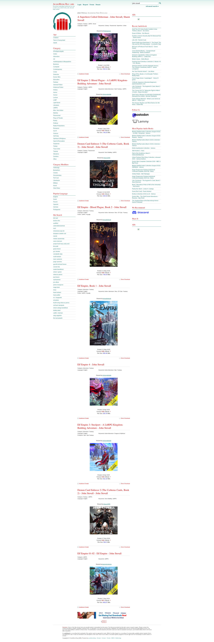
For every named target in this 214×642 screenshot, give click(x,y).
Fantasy (55, 82)
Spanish (55, 204)
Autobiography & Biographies (62, 61)
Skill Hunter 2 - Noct (138, 150)
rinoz (54, 290)
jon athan (56, 282)
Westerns (56, 154)
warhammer (57, 279)
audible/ (55, 223)
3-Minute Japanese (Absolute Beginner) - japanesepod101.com (144, 83)
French (55, 202)
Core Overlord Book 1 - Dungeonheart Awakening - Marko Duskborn (143, 51)
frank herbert (57, 292)
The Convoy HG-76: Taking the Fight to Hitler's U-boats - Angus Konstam (146, 91)
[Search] (160, 3)
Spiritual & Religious (59, 138)
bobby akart (56, 310)
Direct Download (125, 74)
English (55, 197)
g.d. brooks (56, 251)
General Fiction (58, 84)
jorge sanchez (57, 261)
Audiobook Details (84, 74)
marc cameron (57, 259)
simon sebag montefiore (60, 308)
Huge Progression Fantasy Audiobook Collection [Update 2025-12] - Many (143, 177)
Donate (98, 4)
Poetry (55, 120)
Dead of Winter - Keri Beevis (140, 33)
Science (55, 133)
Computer (56, 67)
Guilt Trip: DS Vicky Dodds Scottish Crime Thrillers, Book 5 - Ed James (144, 30)
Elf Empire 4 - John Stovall (90, 364)
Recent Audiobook (139, 26)
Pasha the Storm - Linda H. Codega (143, 189)
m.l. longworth (57, 297)
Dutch (55, 199)
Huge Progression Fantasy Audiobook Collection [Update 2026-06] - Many (143, 170)
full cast (55, 218)
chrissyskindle (107, 94)
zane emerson (57, 241)
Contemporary (57, 69)
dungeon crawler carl (59, 233)
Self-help (56, 136)
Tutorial (55, 151)
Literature (56, 105)
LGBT (55, 100)
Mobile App (118, 638)
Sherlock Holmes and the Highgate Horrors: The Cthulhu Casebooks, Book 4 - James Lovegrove (145, 67)
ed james (56, 300)
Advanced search (151, 6)
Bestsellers (56, 170)
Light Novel (56, 102)
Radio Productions (59, 126)
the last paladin (58, 318)
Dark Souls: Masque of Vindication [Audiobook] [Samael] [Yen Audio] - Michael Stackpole (146, 95)
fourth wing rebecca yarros (61, 303)
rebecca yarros (57, 274)
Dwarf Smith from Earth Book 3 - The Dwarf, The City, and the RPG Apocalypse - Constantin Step (146, 43)
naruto (55, 236)
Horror (55, 92)
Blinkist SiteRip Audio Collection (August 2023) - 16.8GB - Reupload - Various (146, 132)
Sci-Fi (55, 131)
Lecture (55, 97)
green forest (57, 249)
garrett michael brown (59, 264)
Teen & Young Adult (59, 40)
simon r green (57, 272)
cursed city (56, 267)
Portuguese (56, 209)
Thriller (55, 146)
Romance (56, 128)
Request (85, 4)
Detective (56, 74)
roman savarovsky (58, 238)
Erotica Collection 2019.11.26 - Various (144, 194)
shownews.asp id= (59, 231)
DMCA (112, 638)
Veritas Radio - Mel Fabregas (141, 174)
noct (54, 228)
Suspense (56, 143)
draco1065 (107, 158)
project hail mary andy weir (61, 244)
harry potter (56, 295)
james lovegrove (58, 285)
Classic (55, 173)
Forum (92, 4)
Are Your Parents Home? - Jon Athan (143, 71)
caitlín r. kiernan (58, 313)
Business (56, 64)
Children (56, 37)
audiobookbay (92, 638)
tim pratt (55, 246)
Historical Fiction (58, 87)
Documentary (57, 175)
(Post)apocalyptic (58, 51)
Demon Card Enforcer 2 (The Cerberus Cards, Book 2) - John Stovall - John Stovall (103, 491)
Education (56, 79)
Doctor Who (56, 77)
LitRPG (55, 108)
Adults (55, 43)
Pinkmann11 (107, 31)
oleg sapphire (57, 315)
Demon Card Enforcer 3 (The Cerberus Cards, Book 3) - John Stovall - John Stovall (103, 145)
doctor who (56, 220)
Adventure (56, 56)
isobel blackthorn (58, 269)
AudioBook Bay (63, 3)
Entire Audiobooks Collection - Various (143, 148)
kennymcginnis (107, 564)
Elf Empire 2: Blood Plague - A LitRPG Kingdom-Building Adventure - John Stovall (102, 82)
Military (55, 183)
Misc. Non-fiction (58, 110)
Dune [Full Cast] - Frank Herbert (141, 191)
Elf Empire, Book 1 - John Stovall (94, 285)
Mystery (55, 113)
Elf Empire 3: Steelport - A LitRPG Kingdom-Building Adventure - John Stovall (100, 426)
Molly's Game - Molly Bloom (140, 59)
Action (55, 54)
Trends (108, 638)
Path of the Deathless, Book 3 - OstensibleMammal (141, 154)
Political (55, 123)
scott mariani (57, 256)
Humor (55, 95)
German (55, 207)
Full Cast (56, 178)
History (55, 90)
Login (79, 4)
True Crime (56, 149)
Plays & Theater (58, 118)
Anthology (56, 167)
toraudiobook (107, 220)
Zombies (56, 156)
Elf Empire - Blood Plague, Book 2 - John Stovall (101, 207)
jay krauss (56, 277)
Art (54, 59)
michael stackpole (58, 305)
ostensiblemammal (59, 226)
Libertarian (56, 180)
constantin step (57, 254)
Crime (55, 72)
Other (55, 159)
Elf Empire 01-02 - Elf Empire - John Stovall (99, 553)
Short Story (56, 188)
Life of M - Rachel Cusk (139, 40)
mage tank (56, 287)
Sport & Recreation (59, 141)
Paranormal (56, 115)
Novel (55, 185)
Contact (104, 638)
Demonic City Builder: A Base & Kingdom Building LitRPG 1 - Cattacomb (144, 55)
